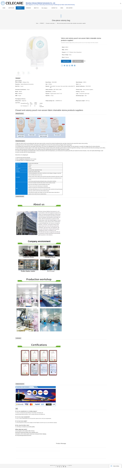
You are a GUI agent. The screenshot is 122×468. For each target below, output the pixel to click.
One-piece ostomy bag (50, 23)
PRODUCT (42, 23)
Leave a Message (61, 461)
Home (37, 23)
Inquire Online (66, 61)
